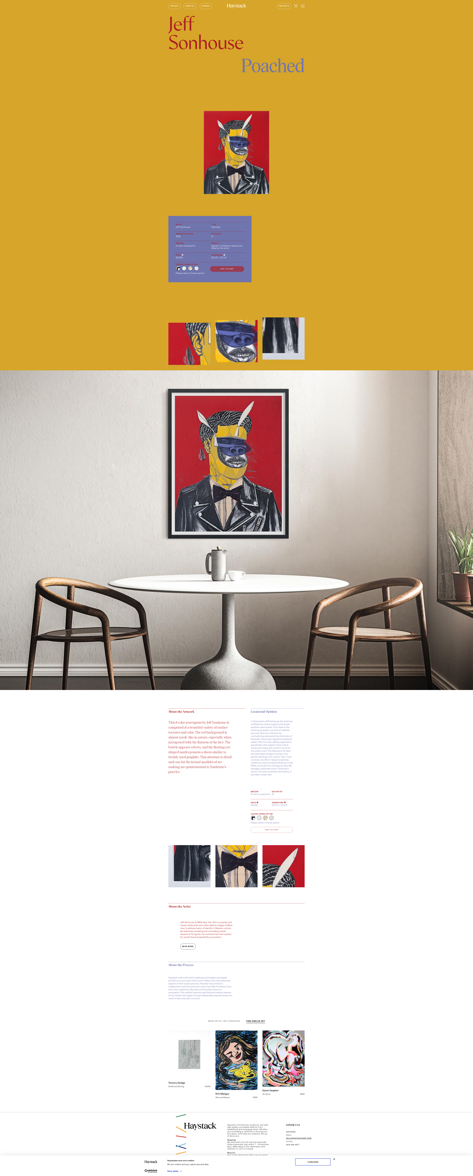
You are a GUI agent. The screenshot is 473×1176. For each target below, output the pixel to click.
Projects (284, 6)
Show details (172, 1171)
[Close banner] (334, 1159)
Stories (206, 6)
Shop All (190, 6)
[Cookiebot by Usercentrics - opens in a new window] (151, 1171)
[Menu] (303, 6)
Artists (174, 6)
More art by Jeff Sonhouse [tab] (224, 1021)
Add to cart (227, 269)
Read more (189, 1058)
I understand (312, 1162)
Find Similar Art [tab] (255, 1021)
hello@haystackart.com (298, 1138)
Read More (188, 946)
